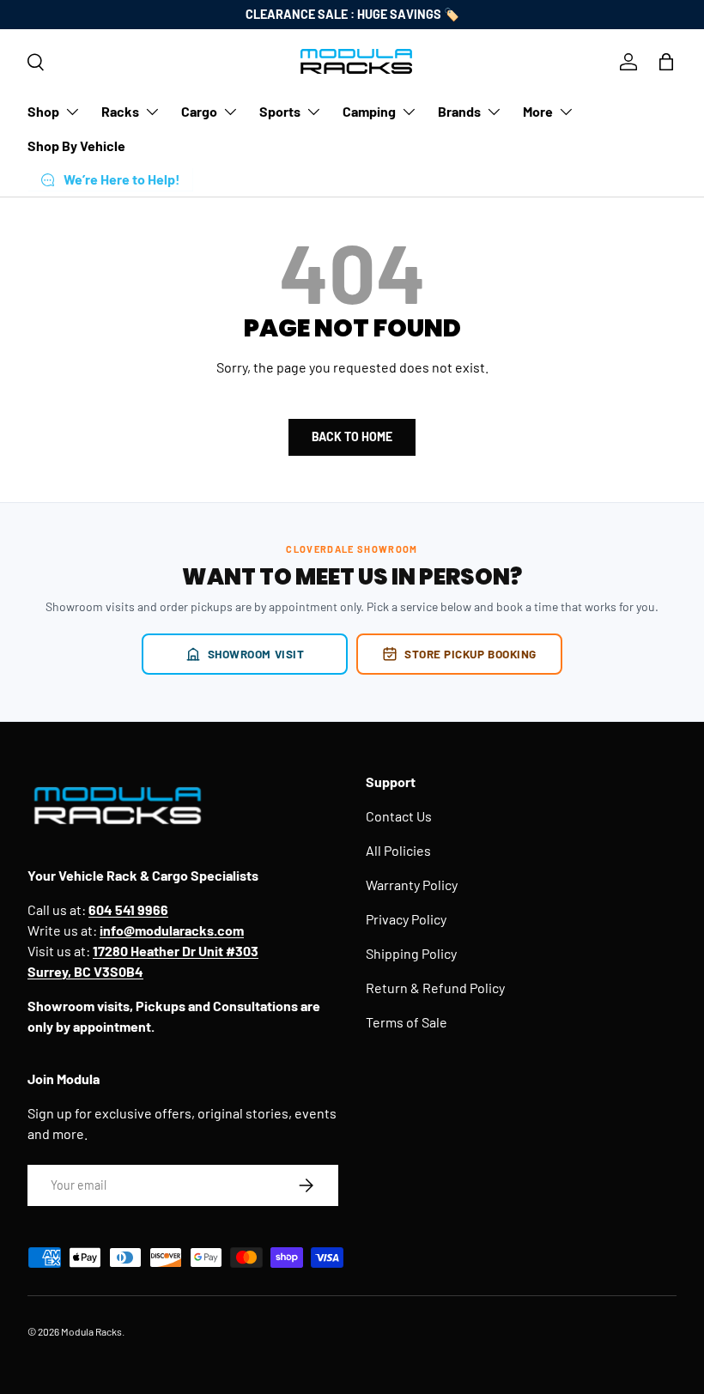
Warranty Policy (412, 884)
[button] (666, 62)
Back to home (352, 436)
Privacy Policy (406, 919)
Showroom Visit (256, 653)
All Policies (398, 850)
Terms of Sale (406, 1022)
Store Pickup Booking (470, 653)
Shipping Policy (411, 953)
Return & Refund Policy (435, 987)
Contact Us (399, 816)
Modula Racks (91, 1331)
